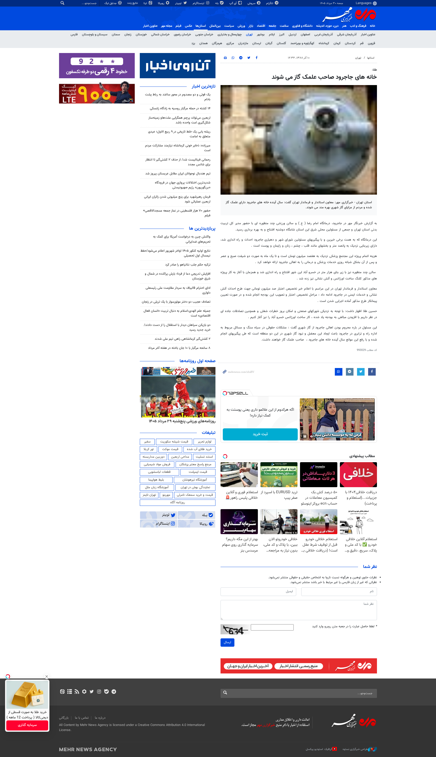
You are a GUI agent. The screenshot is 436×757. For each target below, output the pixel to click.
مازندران (243, 43)
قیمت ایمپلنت (198, 472)
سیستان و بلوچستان (94, 34)
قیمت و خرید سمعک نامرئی (195, 495)
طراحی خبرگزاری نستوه (355, 749)
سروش (252, 3)
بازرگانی (64, 717)
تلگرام (270, 3)
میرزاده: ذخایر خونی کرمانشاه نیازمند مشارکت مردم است (177, 148)
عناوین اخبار (368, 34)
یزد (193, 43)
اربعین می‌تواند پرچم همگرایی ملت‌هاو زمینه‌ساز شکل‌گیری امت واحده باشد (179, 120)
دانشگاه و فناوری (302, 26)
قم (362, 43)
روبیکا (161, 3)
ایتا (146, 3)
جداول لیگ (110, 3)
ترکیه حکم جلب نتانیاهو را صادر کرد (187, 264)
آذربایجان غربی (323, 34)
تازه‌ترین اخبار (203, 86)
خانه (372, 26)
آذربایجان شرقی (347, 34)
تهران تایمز (149, 495)
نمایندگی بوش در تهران (195, 487)
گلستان (281, 43)
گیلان (268, 43)
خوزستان (141, 34)
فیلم (178, 26)
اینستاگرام (199, 3)
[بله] (106, 692)
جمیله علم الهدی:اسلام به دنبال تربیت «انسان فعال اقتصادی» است (177, 313)
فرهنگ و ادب (358, 26)
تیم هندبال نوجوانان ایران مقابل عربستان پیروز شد (177, 173)
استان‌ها (201, 26)
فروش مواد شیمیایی (157, 464)
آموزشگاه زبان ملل (157, 487)
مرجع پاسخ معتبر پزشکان (195, 464)
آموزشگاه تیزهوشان (194, 479)
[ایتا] (62, 692)
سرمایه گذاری (27, 725)
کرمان (337, 43)
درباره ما (100, 717)
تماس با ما (82, 717)
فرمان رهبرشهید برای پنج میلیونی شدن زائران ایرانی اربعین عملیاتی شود (177, 199)
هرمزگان (217, 43)
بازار (251, 26)
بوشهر (261, 34)
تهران (249, 34)
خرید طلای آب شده (199, 449)
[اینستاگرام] (99, 692)
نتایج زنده (133, 3)
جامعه (272, 26)
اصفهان (305, 34)
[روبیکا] (84, 692)
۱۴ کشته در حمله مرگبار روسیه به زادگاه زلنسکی (180, 108)
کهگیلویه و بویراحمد (302, 43)
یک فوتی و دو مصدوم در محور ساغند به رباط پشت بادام (177, 97)
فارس (74, 34)
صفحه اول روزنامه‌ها (197, 361)
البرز (281, 34)
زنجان (127, 34)
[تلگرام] (114, 692)
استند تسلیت (204, 456)
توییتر (178, 3)
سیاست (229, 26)
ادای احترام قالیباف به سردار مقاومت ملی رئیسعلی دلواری (178, 290)
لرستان (256, 43)
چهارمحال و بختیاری (229, 34)
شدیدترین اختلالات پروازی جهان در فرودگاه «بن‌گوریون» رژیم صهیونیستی (182, 185)
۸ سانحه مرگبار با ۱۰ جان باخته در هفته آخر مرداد (179, 348)
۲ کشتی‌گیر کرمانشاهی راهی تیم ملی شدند (182, 339)
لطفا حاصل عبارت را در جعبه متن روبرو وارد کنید (344, 626)
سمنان (116, 34)
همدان (203, 43)
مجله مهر (166, 26)
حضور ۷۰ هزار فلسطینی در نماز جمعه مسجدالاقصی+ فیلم (176, 213)
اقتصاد (261, 26)
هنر (344, 26)
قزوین (371, 43)
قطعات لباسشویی (159, 472)
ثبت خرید (260, 434)
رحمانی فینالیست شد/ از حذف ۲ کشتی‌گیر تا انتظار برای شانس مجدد (177, 162)
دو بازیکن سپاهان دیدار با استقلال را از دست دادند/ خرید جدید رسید (177, 327)
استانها (370, 58)
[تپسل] (224, 393)
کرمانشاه (324, 43)
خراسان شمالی (160, 34)
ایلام (272, 34)
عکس (188, 26)
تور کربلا (149, 449)
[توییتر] (92, 692)
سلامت (284, 26)
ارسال (227, 642)
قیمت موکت (170, 449)
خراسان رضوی (182, 34)
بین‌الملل (215, 26)
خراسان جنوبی (204, 34)
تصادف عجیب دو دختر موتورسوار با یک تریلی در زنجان (176, 301)
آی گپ (233, 3)
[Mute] (312, 436)
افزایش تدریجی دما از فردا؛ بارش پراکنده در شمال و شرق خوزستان (177, 276)
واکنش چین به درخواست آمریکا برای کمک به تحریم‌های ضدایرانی (181, 239)
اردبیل (292, 34)
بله (217, 3)
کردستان (350, 43)
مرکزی (230, 43)
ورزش (241, 26)
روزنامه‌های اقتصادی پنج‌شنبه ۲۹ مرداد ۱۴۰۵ (180, 421)
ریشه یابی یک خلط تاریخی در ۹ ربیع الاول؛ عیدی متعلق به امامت (179, 134)
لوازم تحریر (204, 441)
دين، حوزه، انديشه (327, 26)
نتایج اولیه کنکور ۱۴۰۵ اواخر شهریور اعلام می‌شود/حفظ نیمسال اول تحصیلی (175, 253)
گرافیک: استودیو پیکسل (319, 749)
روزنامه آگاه (177, 502)
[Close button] (46, 676)
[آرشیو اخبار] (69, 692)
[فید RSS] (77, 692)
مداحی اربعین (180, 456)
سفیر (147, 441)
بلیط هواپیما (156, 479)
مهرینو (166, 495)
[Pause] (305, 436)
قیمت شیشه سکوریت (174, 441)
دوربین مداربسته (154, 456)
